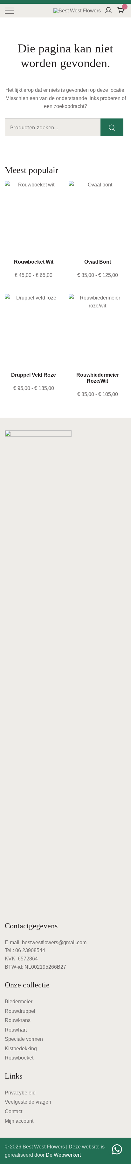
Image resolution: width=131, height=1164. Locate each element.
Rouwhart (16, 1030)
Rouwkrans (18, 1020)
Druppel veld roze (33, 375)
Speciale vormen (24, 1039)
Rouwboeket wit (33, 262)
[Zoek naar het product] (111, 127)
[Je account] (108, 10)
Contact (13, 1111)
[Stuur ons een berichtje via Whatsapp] (117, 1149)
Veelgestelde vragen (28, 1102)
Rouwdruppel (20, 1011)
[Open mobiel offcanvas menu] (9, 11)
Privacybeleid (20, 1092)
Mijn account (19, 1121)
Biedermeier (18, 1001)
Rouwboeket (19, 1057)
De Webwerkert (63, 1155)
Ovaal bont (97, 262)
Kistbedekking (21, 1048)
